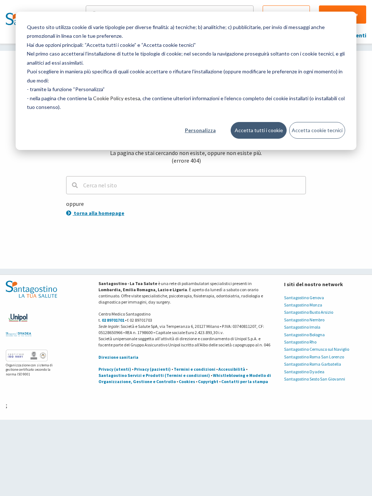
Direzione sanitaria (118, 357)
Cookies (187, 381)
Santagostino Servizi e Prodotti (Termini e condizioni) (154, 375)
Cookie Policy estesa (116, 98)
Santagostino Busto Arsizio (308, 312)
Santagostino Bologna (304, 334)
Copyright (208, 381)
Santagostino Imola (302, 327)
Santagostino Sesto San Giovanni (314, 379)
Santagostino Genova (304, 297)
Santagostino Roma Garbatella (312, 364)
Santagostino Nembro (304, 319)
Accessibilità (231, 369)
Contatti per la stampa (244, 381)
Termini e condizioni (194, 369)
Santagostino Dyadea (304, 371)
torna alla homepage (98, 213)
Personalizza (200, 130)
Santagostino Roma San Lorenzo (314, 356)
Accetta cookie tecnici (317, 130)
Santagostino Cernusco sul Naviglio (316, 349)
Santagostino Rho (300, 342)
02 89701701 (113, 320)
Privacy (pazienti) (152, 369)
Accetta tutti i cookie (259, 130)
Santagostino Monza (303, 305)
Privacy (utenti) (114, 369)
